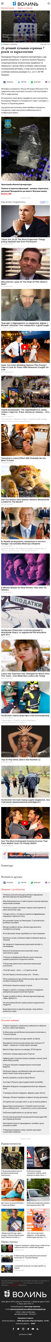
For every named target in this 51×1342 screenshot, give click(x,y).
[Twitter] (18, 1329)
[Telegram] (28, 1329)
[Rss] (37, 1329)
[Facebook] (13, 1329)
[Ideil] (25, 1334)
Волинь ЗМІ (6, 194)
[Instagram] (23, 1329)
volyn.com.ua (18, 1283)
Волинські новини (7, 8)
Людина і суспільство (24, 8)
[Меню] (2, 4)
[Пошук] (48, 3)
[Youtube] (33, 1329)
